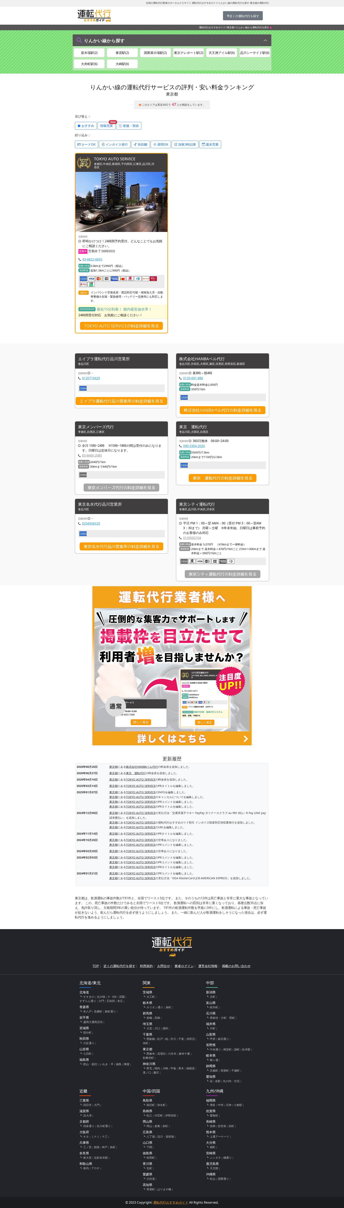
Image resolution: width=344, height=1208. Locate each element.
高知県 (147, 1185)
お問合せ (163, 966)
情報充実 (107, 125)
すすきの (88, 997)
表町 (165, 1126)
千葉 (181, 1039)
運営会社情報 (207, 966)
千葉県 (147, 1034)
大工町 (151, 997)
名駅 (218, 1081)
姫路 (97, 1147)
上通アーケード (219, 1136)
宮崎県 (211, 1153)
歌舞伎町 (148, 1058)
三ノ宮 (87, 1147)
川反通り (88, 1043)
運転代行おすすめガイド (212, 27)
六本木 (172, 1053)
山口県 (147, 1142)
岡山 (149, 1126)
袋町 (237, 1049)
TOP (96, 966)
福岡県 (211, 1100)
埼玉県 (147, 1024)
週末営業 (212, 144)
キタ (86, 1136)
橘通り (227, 1157)
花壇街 (161, 1053)
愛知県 (211, 1076)
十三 (105, 1136)
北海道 (84, 992)
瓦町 (149, 1168)
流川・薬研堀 (165, 1136)
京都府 (84, 1121)
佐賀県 (211, 1111)
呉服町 (214, 1070)
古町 (212, 997)
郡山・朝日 (90, 1064)
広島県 (147, 1132)
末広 (120, 1001)
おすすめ (87, 126)
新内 (86, 1168)
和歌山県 (85, 1163)
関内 (157, 1068)
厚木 (181, 1068)
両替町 (225, 1070)
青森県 (84, 1007)
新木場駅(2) (89, 53)
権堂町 (227, 1049)
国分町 (87, 1032)
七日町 (87, 1053)
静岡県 (211, 1066)
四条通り (88, 1126)
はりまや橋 (164, 1189)
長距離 (142, 144)
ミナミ (95, 1136)
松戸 (160, 1039)
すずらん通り (87, 1001)
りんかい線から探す (104, 40)
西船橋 (151, 1039)
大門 (101, 1001)
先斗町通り (104, 1126)
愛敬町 (214, 1115)
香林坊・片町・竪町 (222, 1018)
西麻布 (151, 1053)
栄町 (145, 1043)
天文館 (214, 1168)
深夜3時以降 (186, 144)
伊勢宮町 (170, 1115)
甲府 (212, 1039)
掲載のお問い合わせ (236, 966)
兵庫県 (84, 1142)
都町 (212, 1147)
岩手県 (84, 1017)
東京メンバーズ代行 (96, 426)
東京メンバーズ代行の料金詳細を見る (121, 487)
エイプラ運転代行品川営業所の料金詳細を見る (121, 401)
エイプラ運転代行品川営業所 (104, 358)
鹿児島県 (212, 1163)
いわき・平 (106, 1064)
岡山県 (147, 1121)
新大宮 (87, 1157)
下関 (149, 1147)
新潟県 (211, 992)
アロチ (95, 1168)
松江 (149, 1115)
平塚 (173, 1068)
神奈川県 (149, 1064)
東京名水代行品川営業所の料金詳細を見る (121, 546)
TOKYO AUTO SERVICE (114, 159)
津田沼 (190, 1039)
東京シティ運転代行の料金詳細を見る (222, 574)
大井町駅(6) (89, 64)
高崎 (157, 1018)
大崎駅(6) (122, 64)
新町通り (110, 1011)
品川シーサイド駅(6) (254, 53)
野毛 (149, 1068)
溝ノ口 (147, 1072)
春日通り (223, 1039)
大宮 (149, 1028)
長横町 (98, 1011)
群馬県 (147, 1013)
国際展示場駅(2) (155, 53)
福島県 (84, 1059)
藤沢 (156, 1072)
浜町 (231, 1126)
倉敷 (157, 1126)
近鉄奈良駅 (101, 1157)
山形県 (84, 1049)
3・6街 (112, 997)
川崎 (165, 1068)
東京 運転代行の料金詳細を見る (222, 478)
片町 (212, 1028)
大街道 (151, 1179)
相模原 (190, 1068)
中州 (220, 1105)
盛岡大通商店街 (93, 1022)
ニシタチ (215, 1157)
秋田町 (151, 1157)
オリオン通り (155, 1007)
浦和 (165, 1028)
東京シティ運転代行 (197, 504)
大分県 (211, 1142)
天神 (228, 1105)
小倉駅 (238, 1105)
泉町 (168, 1007)
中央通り (215, 1049)
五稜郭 (111, 1001)
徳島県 (147, 1153)
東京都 (230, 27)
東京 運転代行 (193, 426)
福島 (118, 1064)
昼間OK (162, 144)
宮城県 (84, 1028)
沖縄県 (211, 1174)
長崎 (212, 1126)
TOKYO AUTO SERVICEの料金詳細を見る (121, 326)
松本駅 (246, 1049)
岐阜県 (211, 1055)
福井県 (211, 1024)
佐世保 (222, 1126)
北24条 (101, 997)
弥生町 (161, 1105)
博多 (212, 1105)
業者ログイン (184, 966)
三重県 (84, 1100)
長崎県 (211, 1121)
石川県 (211, 1013)
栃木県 (147, 1003)
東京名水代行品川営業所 (100, 504)
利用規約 (146, 966)
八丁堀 (151, 1136)
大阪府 (84, 1132)
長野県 (211, 1045)
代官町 (158, 1115)
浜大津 (87, 1115)
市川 (173, 1039)
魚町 (112, 1147)
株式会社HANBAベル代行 (202, 358)
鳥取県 (147, 1100)
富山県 (211, 1003)
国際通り (223, 1179)
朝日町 (151, 1105)
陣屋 (126, 1064)
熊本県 (211, 1132)
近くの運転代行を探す (119, 966)
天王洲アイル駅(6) (222, 53)
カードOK (88, 144)
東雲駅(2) (122, 53)
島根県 (147, 1111)
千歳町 (235, 1070)
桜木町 (214, 1007)
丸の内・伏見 (231, 1081)
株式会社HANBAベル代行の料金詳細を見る (222, 410)
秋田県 (84, 1038)
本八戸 (87, 1011)
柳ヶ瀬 (214, 1060)
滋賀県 (84, 1111)
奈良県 (84, 1153)
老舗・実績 (130, 126)
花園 (122, 997)
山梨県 (211, 1034)
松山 (212, 1179)
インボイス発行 (116, 144)
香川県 (147, 1163)
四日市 (87, 1105)
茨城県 (147, 992)
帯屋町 (151, 1189)
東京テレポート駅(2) (188, 53)
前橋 (149, 1018)
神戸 (105, 1147)
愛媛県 (147, 1174)
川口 (157, 1028)
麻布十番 (184, 1053)
